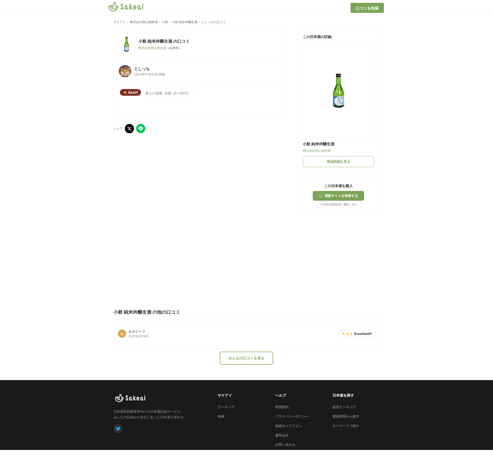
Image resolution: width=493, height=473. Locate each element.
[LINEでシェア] (140, 128)
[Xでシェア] (129, 128)
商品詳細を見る (338, 161)
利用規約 (282, 407)
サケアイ (119, 22)
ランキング (226, 407)
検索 (221, 416)
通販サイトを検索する (341, 196)
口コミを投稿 (367, 8)
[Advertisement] (335, 249)
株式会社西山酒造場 (144, 22)
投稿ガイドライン (288, 426)
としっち (142, 68)
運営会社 (282, 435)
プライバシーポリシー (292, 416)
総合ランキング (344, 407)
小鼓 (165, 22)
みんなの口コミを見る (246, 358)
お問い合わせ (285, 444)
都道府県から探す (346, 416)
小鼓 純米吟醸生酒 (184, 22)
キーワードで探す (346, 426)
